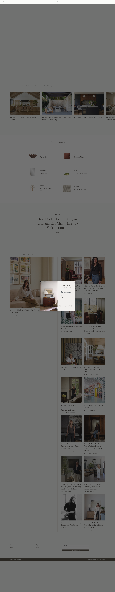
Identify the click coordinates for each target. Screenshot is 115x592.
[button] (57, 2)
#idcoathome (109, 1)
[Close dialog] (74, 282)
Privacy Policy (71, 306)
